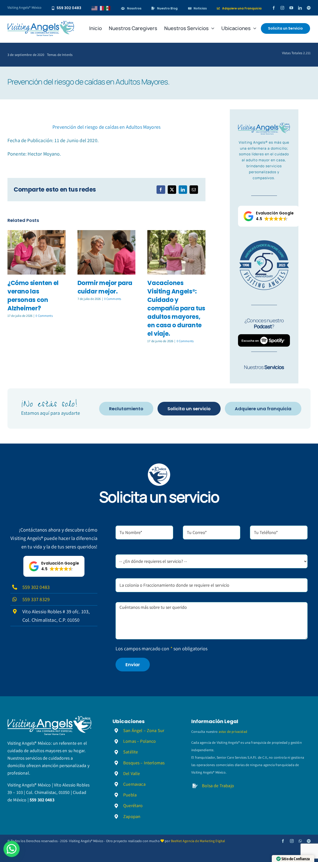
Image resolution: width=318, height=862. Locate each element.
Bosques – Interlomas (143, 763)
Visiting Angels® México (24, 7)
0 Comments (44, 316)
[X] (171, 189)
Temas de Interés (60, 54)
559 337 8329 (36, 599)
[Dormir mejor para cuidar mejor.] (107, 252)
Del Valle (131, 773)
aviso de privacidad (233, 731)
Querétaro (133, 805)
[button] (268, 216)
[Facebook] (160, 189)
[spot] (40, 23)
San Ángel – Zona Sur (143, 730)
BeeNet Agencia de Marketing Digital (198, 841)
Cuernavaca (134, 784)
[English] (94, 7)
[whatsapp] (300, 841)
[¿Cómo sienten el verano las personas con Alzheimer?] (36, 252)
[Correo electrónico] (193, 189)
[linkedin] (300, 8)
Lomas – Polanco (139, 741)
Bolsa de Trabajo (218, 785)
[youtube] (291, 8)
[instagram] (282, 8)
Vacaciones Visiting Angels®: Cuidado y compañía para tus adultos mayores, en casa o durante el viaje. (176, 308)
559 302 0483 (36, 587)
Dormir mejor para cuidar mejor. (105, 287)
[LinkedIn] (182, 189)
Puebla (130, 795)
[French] (101, 7)
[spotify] (309, 8)
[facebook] (274, 8)
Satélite (130, 752)
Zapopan (131, 816)
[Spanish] (107, 7)
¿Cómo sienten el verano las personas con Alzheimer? (33, 295)
